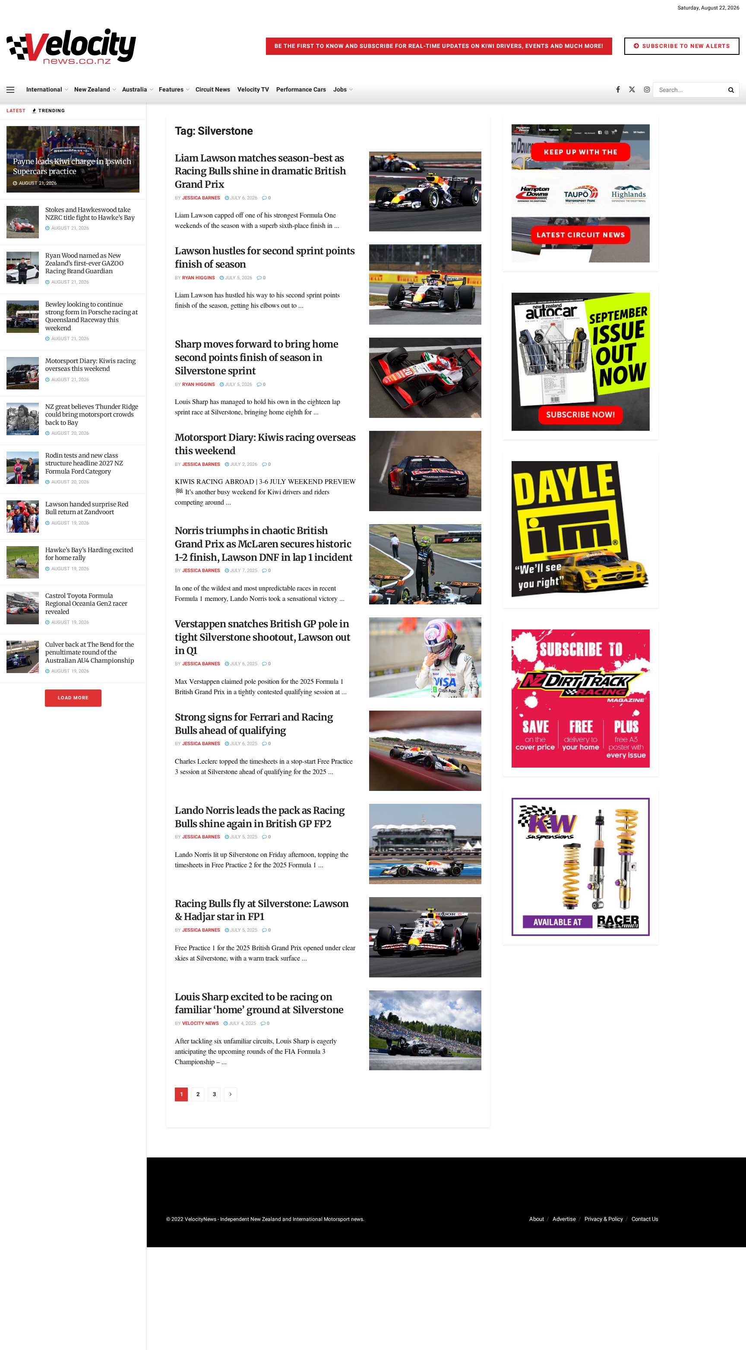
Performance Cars (301, 89)
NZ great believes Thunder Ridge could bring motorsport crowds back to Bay (91, 414)
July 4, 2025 (242, 1023)
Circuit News (213, 89)
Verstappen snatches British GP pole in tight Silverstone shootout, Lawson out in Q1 (262, 637)
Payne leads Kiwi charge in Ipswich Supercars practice (72, 166)
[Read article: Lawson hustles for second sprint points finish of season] (425, 284)
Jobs (340, 89)
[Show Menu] (10, 90)
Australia (134, 89)
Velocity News (200, 1023)
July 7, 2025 (243, 570)
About (536, 1219)
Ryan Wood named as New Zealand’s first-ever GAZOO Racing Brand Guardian (84, 263)
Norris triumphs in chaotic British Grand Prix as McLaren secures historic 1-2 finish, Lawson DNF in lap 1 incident (263, 544)
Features (171, 89)
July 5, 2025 (243, 837)
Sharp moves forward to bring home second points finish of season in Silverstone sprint (256, 357)
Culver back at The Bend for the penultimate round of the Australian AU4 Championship (89, 652)
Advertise (564, 1219)
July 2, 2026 (243, 464)
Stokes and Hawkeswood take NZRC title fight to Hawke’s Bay (90, 213)
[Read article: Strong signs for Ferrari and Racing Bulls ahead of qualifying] (425, 751)
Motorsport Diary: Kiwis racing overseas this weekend (90, 365)
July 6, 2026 (243, 198)
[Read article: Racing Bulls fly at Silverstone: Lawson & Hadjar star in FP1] (425, 937)
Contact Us (645, 1219)
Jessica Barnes (201, 198)
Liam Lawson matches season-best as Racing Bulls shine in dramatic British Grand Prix (260, 171)
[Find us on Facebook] (618, 89)
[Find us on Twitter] (632, 89)
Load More (73, 698)
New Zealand (92, 89)
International (44, 89)
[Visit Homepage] (71, 46)
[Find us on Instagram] (647, 89)
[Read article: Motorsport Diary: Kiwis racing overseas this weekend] (425, 471)
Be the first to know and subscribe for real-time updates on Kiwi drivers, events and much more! (439, 46)
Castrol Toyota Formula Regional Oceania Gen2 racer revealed (86, 603)
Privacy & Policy (604, 1219)
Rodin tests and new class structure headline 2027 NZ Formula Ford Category (84, 463)
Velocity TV (253, 89)
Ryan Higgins (198, 277)
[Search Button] (732, 90)
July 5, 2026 (238, 277)
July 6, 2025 (243, 663)
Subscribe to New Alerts (685, 46)
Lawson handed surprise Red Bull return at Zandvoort (86, 508)
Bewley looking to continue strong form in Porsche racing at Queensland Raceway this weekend (91, 316)
